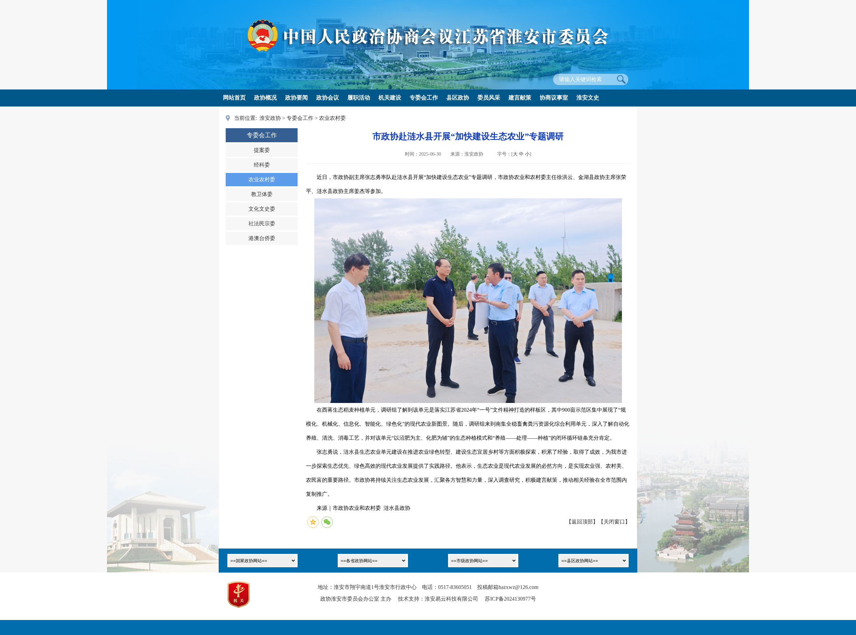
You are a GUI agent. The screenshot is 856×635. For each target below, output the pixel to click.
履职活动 (358, 97)
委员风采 (488, 97)
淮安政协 (270, 118)
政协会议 (327, 97)
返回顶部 (582, 521)
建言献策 (520, 97)
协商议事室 (554, 97)
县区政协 (457, 97)
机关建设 (390, 97)
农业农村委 (332, 118)
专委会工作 (424, 97)
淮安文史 (587, 97)
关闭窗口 (614, 521)
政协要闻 (296, 97)
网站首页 (234, 97)
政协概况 (265, 97)
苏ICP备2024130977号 (510, 599)
